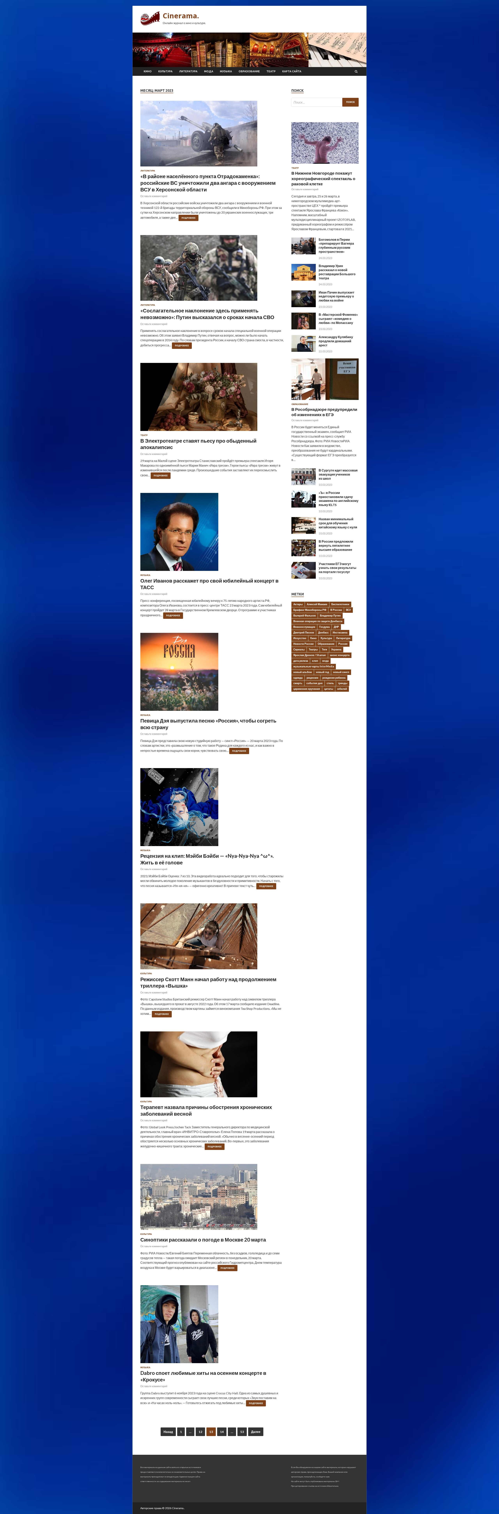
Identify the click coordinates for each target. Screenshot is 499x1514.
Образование (249, 71)
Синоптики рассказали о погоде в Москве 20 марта (203, 1239)
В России (336, 609)
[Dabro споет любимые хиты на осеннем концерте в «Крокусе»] (212, 1325)
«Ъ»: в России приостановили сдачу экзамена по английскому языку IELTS (338, 499)
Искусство (299, 638)
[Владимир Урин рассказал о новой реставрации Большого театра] (303, 279)
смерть (297, 683)
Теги (324, 649)
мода (325, 660)
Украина (336, 649)
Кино (148, 71)
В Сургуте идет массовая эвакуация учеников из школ (338, 474)
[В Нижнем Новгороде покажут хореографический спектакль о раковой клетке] (325, 164)
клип (315, 660)
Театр (271, 71)
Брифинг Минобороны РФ (309, 609)
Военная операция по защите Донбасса (317, 621)
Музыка (226, 71)
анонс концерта (339, 655)
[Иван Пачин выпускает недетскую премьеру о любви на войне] (303, 306)
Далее (255, 1432)
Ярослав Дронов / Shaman (309, 655)
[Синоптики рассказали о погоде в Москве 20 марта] (212, 1198)
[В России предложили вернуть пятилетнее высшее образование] (303, 555)
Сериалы (299, 649)
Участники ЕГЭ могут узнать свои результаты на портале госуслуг (337, 568)
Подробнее (188, 218)
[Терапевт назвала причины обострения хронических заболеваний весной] (212, 1065)
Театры (313, 649)
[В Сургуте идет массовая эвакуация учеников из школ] (303, 484)
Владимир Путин (330, 615)
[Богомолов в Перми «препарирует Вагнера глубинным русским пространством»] (303, 253)
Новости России (303, 643)
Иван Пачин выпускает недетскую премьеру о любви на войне (336, 296)
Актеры (298, 604)
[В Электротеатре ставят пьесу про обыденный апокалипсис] (212, 398)
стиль (330, 683)
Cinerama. (181, 15)
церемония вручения (306, 688)
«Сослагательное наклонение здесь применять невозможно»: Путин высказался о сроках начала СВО (207, 313)
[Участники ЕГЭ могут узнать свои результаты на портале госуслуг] (303, 577)
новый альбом (302, 672)
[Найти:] (325, 102)
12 (200, 1432)
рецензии (312, 677)
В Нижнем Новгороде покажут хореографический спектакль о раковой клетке (323, 178)
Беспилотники (340, 604)
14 (222, 1432)
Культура (165, 71)
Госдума (324, 626)
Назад (168, 1432)
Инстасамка (340, 632)
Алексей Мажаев (317, 604)
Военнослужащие (304, 626)
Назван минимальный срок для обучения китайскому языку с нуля (338, 523)
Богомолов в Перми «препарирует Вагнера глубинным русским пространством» (336, 245)
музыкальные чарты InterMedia (313, 666)
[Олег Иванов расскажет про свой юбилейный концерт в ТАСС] (212, 533)
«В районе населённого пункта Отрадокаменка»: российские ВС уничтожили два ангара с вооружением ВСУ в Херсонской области (208, 183)
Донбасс (323, 632)
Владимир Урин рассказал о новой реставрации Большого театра (337, 272)
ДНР (336, 626)
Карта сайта (291, 71)
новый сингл (341, 672)
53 (242, 1432)
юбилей (342, 688)
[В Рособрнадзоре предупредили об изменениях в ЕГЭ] (325, 400)
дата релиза (300, 660)
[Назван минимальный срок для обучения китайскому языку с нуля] (303, 532)
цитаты (328, 688)
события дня (314, 683)
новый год (322, 672)
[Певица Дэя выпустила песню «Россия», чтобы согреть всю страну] (212, 673)
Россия (343, 643)
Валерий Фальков (304, 615)
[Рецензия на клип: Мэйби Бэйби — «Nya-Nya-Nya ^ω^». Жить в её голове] (212, 808)
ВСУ (348, 609)
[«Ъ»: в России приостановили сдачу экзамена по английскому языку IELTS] (303, 506)
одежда (298, 677)
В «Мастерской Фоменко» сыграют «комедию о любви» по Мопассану (338, 319)
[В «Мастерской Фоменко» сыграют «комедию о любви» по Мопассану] (303, 328)
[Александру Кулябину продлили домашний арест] (303, 350)
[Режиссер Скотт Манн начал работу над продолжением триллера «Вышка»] (212, 937)
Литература (188, 71)
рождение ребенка (333, 677)
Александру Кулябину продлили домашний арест (336, 341)
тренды (342, 683)
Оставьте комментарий (153, 196)
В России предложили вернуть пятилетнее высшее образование (336, 545)
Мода (208, 71)
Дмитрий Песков (303, 632)
